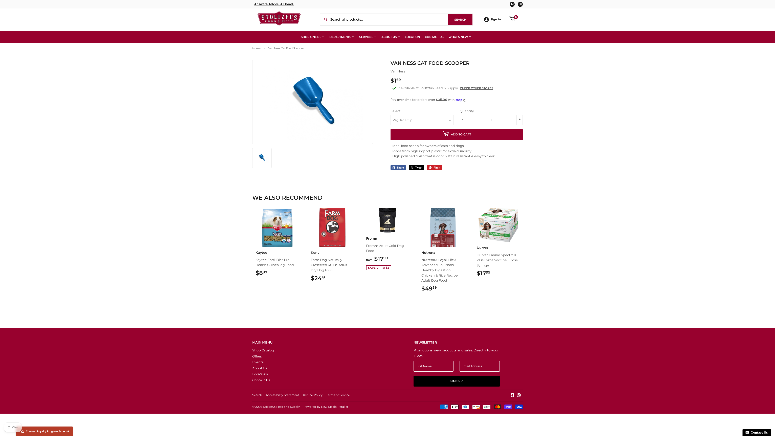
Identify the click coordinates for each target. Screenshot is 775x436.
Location (412, 37)
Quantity (467, 111)
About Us (389, 37)
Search (463, 19)
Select (396, 111)
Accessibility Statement (282, 395)
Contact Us (434, 37)
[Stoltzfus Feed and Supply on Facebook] (512, 395)
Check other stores (476, 88)
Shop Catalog (263, 350)
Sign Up (456, 381)
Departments (340, 37)
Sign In (495, 19)
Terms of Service (338, 395)
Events (258, 362)
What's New (458, 37)
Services (366, 37)
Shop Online (311, 37)
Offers (257, 356)
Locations (260, 374)
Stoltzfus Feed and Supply (281, 406)
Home (256, 48)
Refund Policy (313, 395)
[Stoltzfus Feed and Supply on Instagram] (519, 395)
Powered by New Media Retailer (326, 406)
